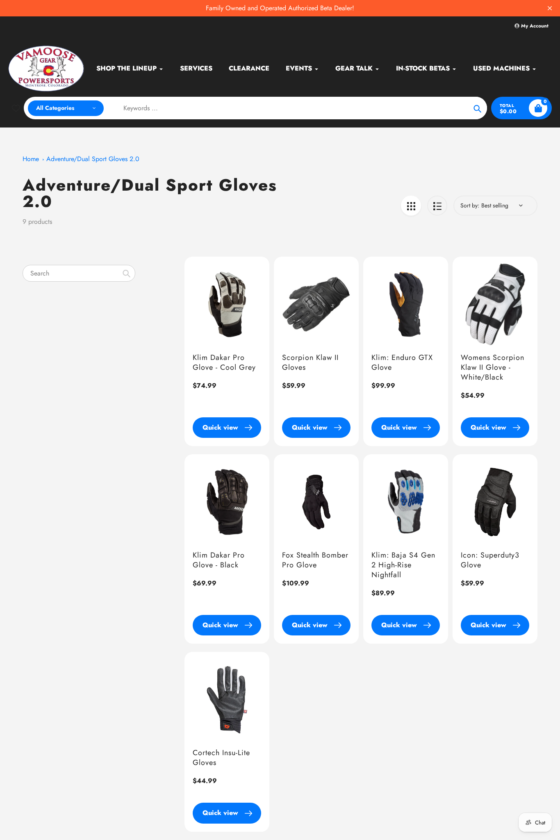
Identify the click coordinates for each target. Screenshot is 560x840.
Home (31, 159)
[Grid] (411, 206)
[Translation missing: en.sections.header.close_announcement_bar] (550, 8)
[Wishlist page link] (16, 108)
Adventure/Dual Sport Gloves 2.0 (92, 159)
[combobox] (79, 273)
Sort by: (469, 205)
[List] (437, 206)
